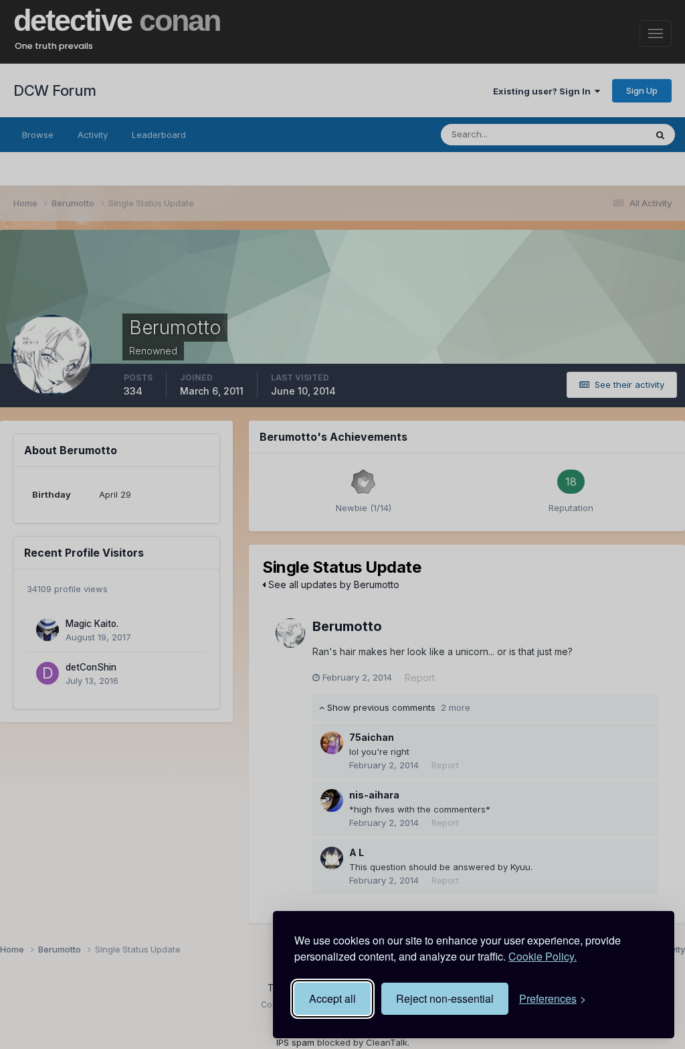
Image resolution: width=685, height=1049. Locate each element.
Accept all (332, 998)
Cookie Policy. (542, 956)
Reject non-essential (445, 998)
